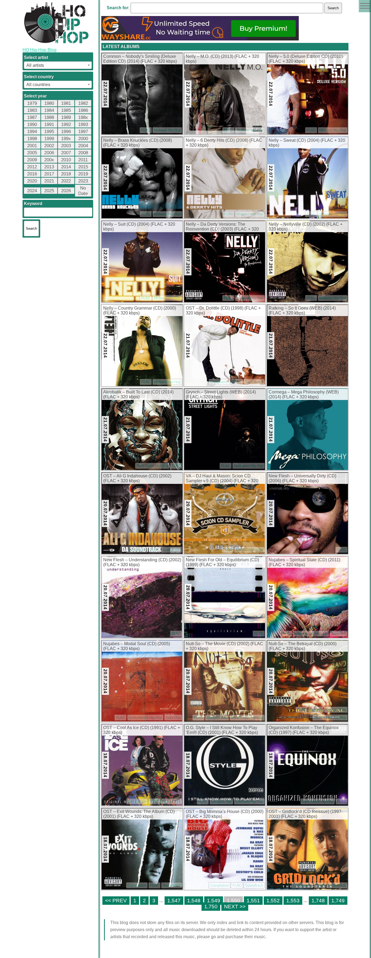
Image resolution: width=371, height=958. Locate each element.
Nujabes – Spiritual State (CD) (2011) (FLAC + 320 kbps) (304, 562)
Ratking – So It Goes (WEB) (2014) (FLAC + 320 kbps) (302, 310)
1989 (66, 117)
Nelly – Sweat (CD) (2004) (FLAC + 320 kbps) (307, 142)
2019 (83, 174)
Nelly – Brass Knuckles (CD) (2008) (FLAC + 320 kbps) (137, 142)
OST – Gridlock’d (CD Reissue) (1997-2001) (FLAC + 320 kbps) (306, 814)
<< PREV (116, 900)
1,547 (174, 900)
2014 (66, 166)
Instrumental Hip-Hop (310, 634)
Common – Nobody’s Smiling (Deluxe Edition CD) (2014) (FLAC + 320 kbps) (140, 59)
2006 (49, 152)
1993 (83, 124)
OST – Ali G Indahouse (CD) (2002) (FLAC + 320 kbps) (137, 478)
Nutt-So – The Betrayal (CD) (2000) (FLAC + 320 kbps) (303, 646)
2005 (32, 152)
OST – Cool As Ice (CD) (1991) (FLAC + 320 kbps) (141, 730)
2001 (32, 145)
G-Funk (316, 710)
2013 (49, 166)
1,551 (253, 900)
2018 (66, 174)
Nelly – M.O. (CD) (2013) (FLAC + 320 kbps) (222, 59)
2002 (49, 145)
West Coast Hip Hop (247, 718)
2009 (32, 159)
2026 (66, 190)
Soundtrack (254, 382)
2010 (66, 159)
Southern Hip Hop (249, 801)
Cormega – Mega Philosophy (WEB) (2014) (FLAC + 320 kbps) (304, 394)
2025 (49, 190)
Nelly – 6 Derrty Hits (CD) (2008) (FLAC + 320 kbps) (224, 142)
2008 (83, 152)
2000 (83, 138)
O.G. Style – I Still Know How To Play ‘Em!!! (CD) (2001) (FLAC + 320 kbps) (222, 730)
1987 (32, 117)
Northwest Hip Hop (248, 466)
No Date (83, 190)
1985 (66, 110)
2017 (49, 174)
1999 (49, 138)
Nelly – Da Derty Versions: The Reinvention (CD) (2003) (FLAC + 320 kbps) (222, 227)
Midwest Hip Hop (167, 130)
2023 (83, 181)
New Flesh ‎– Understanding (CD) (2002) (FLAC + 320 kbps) (142, 562)
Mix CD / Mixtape (249, 550)
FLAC (145, 130)
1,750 (211, 906)
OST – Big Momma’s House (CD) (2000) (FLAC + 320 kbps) (224, 814)
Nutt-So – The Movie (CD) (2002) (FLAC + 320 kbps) (224, 646)
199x (66, 138)
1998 (32, 138)
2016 (32, 174)
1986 (83, 110)
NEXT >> (235, 906)
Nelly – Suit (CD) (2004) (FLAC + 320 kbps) (139, 226)
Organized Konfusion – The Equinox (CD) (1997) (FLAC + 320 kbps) (304, 730)
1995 (49, 131)
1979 (32, 103)
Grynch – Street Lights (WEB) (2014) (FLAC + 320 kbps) (221, 394)
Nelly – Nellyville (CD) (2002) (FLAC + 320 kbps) (305, 226)
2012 (32, 166)
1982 (83, 103)
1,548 (193, 900)
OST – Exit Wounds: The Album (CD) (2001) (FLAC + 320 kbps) (139, 814)
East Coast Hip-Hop (152, 466)
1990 (32, 124)
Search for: (118, 7)
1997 (83, 131)
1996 (66, 131)
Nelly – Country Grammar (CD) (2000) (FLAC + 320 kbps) (139, 310)
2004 (83, 145)
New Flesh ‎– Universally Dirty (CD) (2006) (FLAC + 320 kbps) (302, 478)
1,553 (293, 900)
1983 (32, 110)
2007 (66, 152)
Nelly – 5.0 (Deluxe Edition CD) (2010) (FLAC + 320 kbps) (306, 59)
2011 (83, 159)
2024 (32, 190)
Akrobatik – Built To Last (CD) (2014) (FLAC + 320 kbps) (138, 394)
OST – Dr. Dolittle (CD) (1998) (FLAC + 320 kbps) (223, 310)
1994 (32, 131)
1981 (66, 103)
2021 (49, 181)
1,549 (213, 900)
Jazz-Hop (338, 634)
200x (49, 159)
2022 (66, 181)
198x (83, 117)
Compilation (219, 382)
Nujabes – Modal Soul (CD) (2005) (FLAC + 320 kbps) (136, 646)
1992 (66, 124)
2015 (83, 166)
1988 (49, 117)
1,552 (273, 900)
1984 (49, 110)
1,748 (318, 900)
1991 (49, 124)
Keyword (33, 203)
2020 (32, 181)
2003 (66, 145)
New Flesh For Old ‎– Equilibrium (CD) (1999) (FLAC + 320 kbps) (222, 562)
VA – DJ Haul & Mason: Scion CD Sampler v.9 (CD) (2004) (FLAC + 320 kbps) (222, 479)
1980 (49, 103)
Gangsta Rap (217, 718)
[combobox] (58, 65)
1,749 (338, 900)
